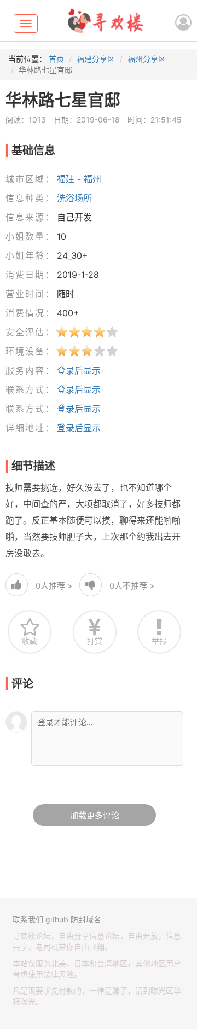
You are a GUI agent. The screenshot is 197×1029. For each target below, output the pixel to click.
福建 (65, 178)
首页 (56, 58)
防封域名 (86, 919)
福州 (92, 178)
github (56, 919)
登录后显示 (79, 370)
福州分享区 (147, 58)
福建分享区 (96, 58)
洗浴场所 (74, 198)
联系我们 (28, 919)
